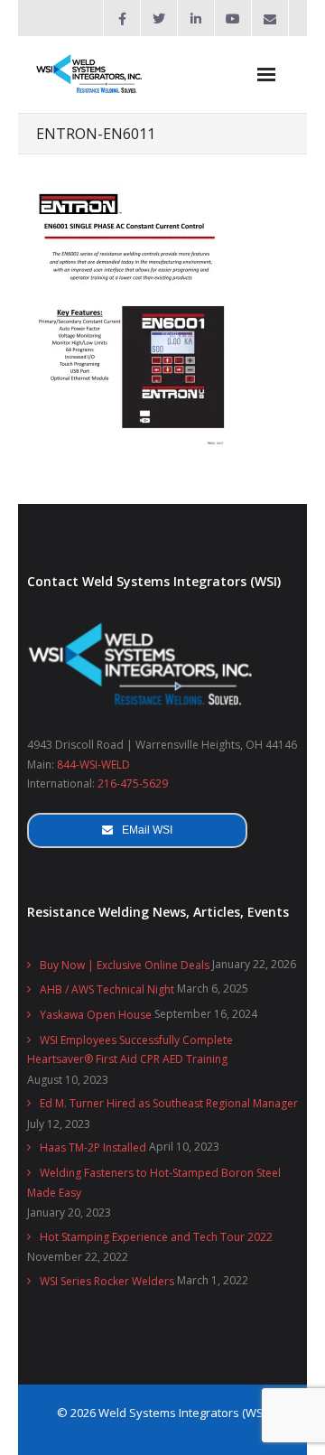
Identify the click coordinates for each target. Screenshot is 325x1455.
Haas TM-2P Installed (93, 1147)
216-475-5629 (133, 783)
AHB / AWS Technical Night (107, 989)
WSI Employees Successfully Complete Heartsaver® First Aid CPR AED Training (130, 1050)
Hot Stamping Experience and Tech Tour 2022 (156, 1237)
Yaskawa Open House (96, 1014)
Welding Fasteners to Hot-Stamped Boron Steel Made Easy (154, 1182)
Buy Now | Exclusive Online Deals (124, 965)
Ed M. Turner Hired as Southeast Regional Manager (169, 1103)
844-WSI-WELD (93, 764)
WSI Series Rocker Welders (107, 1281)
